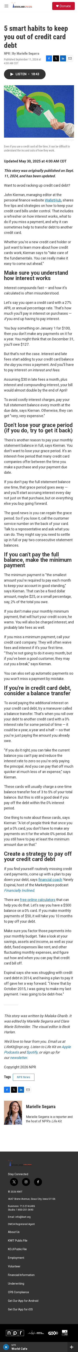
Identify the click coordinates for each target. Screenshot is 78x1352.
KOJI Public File (17, 1249)
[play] (6, 1347)
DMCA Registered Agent (21, 1224)
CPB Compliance (18, 1292)
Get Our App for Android (23, 1300)
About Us (14, 1232)
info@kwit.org (23, 1217)
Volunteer (14, 1266)
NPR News (23, 1077)
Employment (16, 1257)
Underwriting (16, 1283)
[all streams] (72, 1347)
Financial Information (21, 1275)
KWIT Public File (17, 1240)
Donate (65, 6)
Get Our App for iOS (20, 1309)
